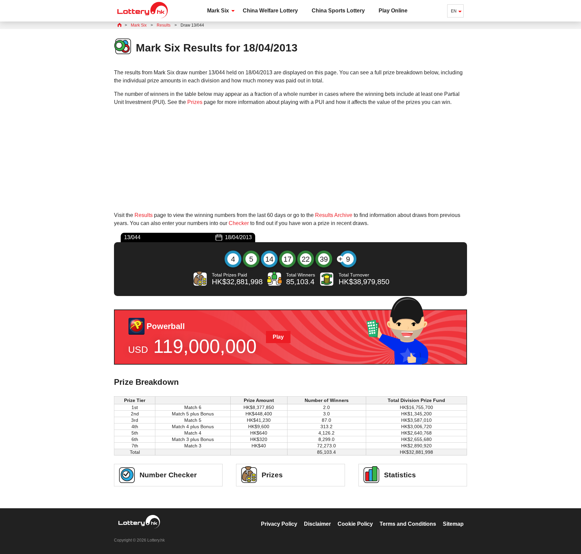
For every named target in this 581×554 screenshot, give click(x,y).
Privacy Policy (279, 524)
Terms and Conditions (408, 524)
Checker (239, 223)
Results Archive (333, 215)
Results (143, 215)
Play (278, 337)
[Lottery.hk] (142, 18)
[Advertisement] (290, 159)
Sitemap (453, 524)
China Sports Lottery (338, 10)
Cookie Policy (355, 524)
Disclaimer (317, 524)
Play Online (393, 10)
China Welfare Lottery (270, 10)
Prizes (194, 102)
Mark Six (218, 10)
